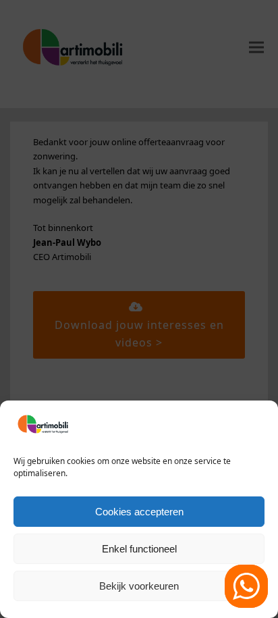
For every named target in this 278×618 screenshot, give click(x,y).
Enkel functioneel (139, 549)
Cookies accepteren (139, 511)
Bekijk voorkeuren (139, 586)
